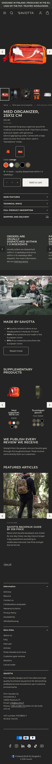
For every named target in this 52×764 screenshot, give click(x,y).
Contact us (8, 600)
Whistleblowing (10, 621)
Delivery (7, 592)
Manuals (7, 644)
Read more (16, 351)
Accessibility (9, 617)
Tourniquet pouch (38, 411)
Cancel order (9, 665)
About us (7, 635)
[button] (4, 12)
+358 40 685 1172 (18, 706)
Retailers (7, 660)
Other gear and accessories (22, 105)
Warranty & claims (11, 608)
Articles (6, 648)
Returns (7, 596)
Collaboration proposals (14, 604)
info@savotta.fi (17, 703)
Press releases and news (14, 652)
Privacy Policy (9, 613)
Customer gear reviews (14, 656)
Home (5, 105)
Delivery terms (21, 261)
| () (28, 756)
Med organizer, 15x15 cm (14, 412)
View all (7, 564)
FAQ (5, 639)
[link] (40, 12)
